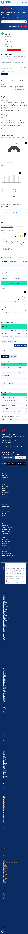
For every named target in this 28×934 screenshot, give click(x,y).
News (3, 490)
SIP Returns (4, 261)
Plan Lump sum (6, 541)
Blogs (3, 488)
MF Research (8, 8)
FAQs (3, 494)
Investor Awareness (5, 882)
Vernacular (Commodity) (5, 845)
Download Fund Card (14, 26)
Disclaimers (5, 525)
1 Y (12, 71)
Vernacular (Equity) (5, 848)
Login (22, 2)
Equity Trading (5, 508)
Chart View (13, 356)
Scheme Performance (7, 226)
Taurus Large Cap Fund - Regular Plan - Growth (11, 338)
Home (4, 8)
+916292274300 (6, 443)
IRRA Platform (4, 851)
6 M (8, 71)
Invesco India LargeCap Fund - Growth (9, 341)
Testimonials (5, 483)
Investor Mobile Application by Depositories (5, 866)
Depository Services (7, 510)
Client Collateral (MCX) (5, 878)
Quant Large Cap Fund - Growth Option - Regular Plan (12, 333)
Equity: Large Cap (5, 17)
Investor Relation (6, 500)
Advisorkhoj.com (6, 922)
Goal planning (5, 547)
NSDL (4, 806)
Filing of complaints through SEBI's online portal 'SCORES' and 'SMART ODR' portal (5, 893)
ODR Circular (4, 871)
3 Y (16, 71)
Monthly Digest (5, 492)
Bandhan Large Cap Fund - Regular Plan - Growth (12, 212)
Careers (4, 479)
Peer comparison (10, 5)
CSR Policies (5, 498)
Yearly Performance (19, 226)
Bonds (3, 515)
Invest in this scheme (14, 50)
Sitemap (4, 913)
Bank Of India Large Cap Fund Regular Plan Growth (11, 336)
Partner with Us (5, 481)
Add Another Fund (21, 345)
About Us (4, 475)
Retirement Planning (7, 557)
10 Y (21, 71)
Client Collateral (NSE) (5, 874)
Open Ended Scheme (16, 17)
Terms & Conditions (7, 527)
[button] (2, 931)
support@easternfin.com (9, 440)
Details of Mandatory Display (5, 836)
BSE (4, 800)
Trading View (5, 533)
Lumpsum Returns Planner (8, 555)
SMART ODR (4, 854)
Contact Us (5, 477)
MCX (4, 804)
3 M (3, 71)
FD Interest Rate (6, 529)
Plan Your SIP (5, 539)
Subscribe (20, 457)
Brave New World (6, 496)
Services (4, 484)
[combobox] (13, 274)
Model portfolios (6, 543)
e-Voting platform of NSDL (4, 830)
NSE (4, 802)
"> (25, 21)
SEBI (4, 798)
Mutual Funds (5, 506)
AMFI (4, 811)
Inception (4, 74)
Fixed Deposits (5, 513)
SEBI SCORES (4, 809)
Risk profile (4, 545)
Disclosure (5, 911)
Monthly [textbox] (4, 273)
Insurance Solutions (7, 512)
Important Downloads (7, 522)
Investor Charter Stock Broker (4, 819)
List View (5, 356)
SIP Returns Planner (6, 553)
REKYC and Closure (6, 531)
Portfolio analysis (21, 5)
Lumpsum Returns (14, 261)
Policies (4, 523)
